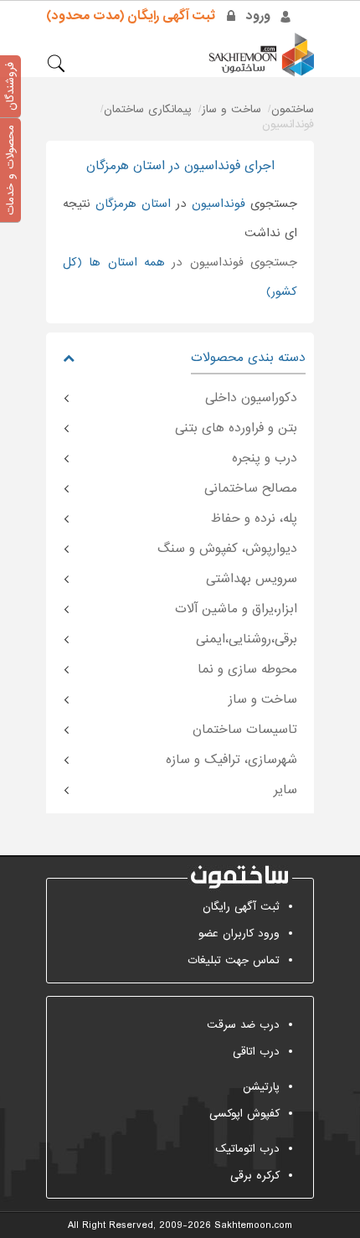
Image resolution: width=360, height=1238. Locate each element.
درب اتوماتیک (247, 1149)
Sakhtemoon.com (253, 1225)
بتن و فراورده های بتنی (236, 428)
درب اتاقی (256, 1052)
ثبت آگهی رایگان (241, 907)
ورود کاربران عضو (239, 933)
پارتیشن (261, 1087)
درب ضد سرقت (243, 1025)
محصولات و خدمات (10, 170)
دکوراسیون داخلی (251, 398)
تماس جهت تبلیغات (234, 960)
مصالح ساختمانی (250, 488)
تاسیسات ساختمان (245, 730)
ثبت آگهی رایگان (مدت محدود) (130, 16)
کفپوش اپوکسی (244, 1114)
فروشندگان (10, 86)
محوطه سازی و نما (247, 669)
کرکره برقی (255, 1176)
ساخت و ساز (263, 699)
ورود (258, 16)
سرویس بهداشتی (251, 579)
